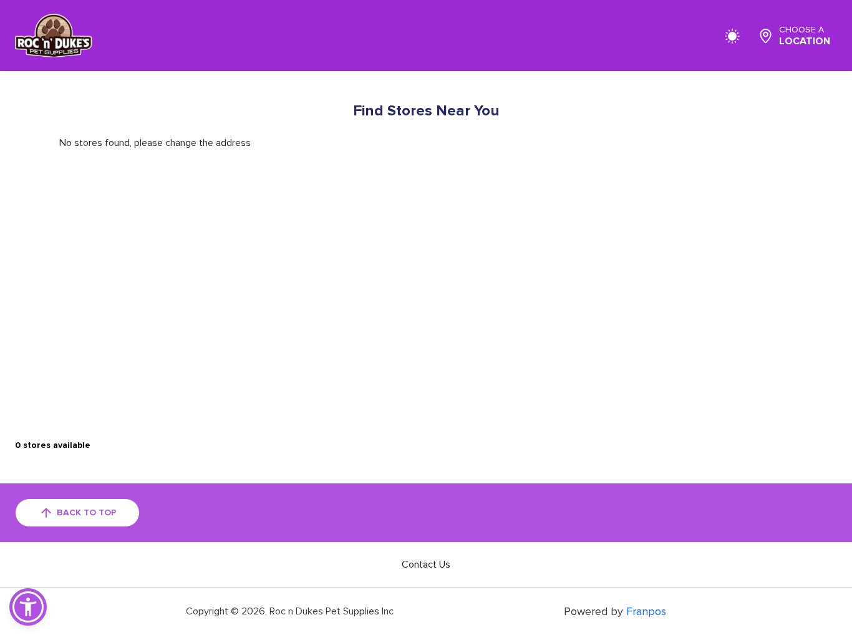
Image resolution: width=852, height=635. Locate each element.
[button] (28, 607)
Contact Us (426, 564)
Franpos (646, 611)
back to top (86, 512)
